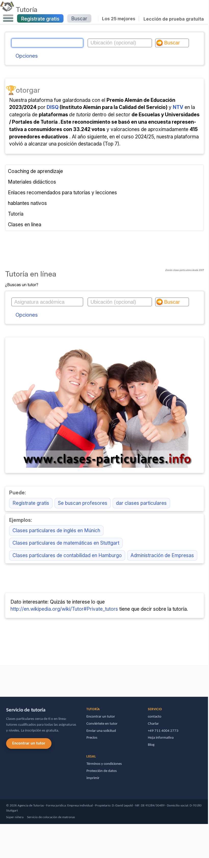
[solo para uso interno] (1, 678)
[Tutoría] (7, 9)
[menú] (8, 18)
